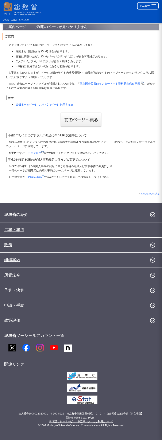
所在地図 (136, 413)
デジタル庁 (34, 153)
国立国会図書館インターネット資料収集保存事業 (110, 83)
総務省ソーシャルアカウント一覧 (34, 335)
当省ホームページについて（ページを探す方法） (46, 104)
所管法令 (12, 275)
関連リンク (14, 364)
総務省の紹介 (16, 214)
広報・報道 (14, 229)
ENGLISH (24, 20)
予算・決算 (14, 290)
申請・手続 (14, 305)
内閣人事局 (35, 177)
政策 (8, 245)
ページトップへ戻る (149, 193)
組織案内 (12, 260)
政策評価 (12, 320)
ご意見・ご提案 (10, 20)
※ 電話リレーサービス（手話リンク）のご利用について (81, 421)
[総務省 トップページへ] (23, 8)
